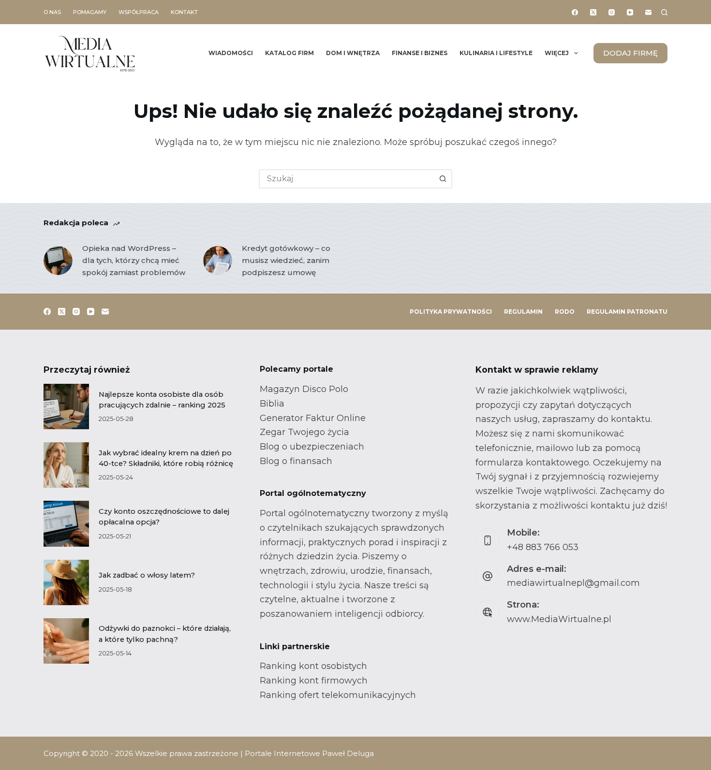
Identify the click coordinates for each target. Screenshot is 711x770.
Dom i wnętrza (353, 53)
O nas (52, 12)
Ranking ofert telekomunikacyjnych (338, 695)
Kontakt (184, 12)
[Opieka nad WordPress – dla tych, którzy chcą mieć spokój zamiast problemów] (58, 260)
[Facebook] (575, 12)
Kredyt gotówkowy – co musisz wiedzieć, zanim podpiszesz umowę (286, 260)
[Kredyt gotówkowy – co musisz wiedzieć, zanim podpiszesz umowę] (217, 260)
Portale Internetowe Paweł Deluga (309, 753)
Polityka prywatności (451, 311)
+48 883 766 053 (542, 547)
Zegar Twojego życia (304, 432)
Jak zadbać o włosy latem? (147, 575)
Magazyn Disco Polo (304, 389)
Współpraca (138, 12)
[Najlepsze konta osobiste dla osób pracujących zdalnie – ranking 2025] (66, 406)
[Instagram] (611, 12)
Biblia (272, 403)
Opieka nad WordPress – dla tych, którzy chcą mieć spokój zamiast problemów (133, 260)
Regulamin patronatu (627, 311)
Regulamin (523, 311)
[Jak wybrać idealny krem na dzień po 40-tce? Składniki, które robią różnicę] (66, 465)
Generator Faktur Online (313, 418)
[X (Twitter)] (593, 12)
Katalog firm (289, 53)
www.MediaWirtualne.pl (559, 619)
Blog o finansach (296, 461)
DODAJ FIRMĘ (630, 53)
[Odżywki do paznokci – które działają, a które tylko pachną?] (66, 641)
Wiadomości (230, 53)
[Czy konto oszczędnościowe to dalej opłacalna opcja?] (66, 523)
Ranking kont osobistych (313, 666)
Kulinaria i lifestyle (496, 53)
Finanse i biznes (419, 53)
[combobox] (347, 179)
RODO (565, 311)
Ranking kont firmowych (314, 680)
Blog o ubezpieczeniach (312, 446)
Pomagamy (89, 12)
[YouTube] (630, 12)
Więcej (557, 53)
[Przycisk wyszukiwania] (442, 179)
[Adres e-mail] (648, 12)
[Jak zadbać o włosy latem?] (66, 582)
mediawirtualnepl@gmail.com (573, 583)
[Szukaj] (664, 12)
